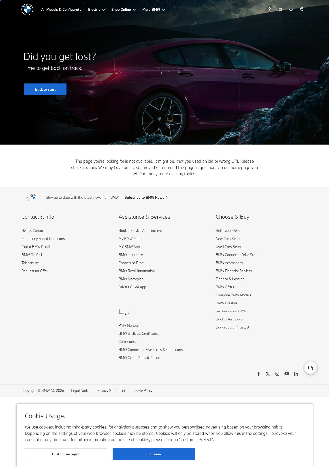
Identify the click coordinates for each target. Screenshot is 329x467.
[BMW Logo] (27, 9)
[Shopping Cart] (281, 9)
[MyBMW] (270, 9)
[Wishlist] (291, 9)
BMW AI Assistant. (262, 363)
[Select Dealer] (302, 9)
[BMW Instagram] (277, 374)
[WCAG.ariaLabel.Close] (296, 351)
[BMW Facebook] (258, 374)
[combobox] (310, 368)
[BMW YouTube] (286, 374)
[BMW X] (268, 374)
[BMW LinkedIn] (296, 374)
